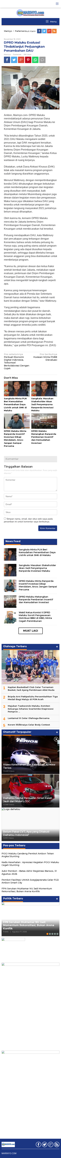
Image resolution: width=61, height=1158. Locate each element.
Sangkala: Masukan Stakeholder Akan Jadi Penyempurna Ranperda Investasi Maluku (42, 404)
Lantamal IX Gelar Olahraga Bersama (28, 718)
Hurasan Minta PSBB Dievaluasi (45, 357)
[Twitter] (44, 31)
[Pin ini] (28, 60)
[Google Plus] (49, 31)
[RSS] (54, 31)
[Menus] (58, 4)
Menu (53, 21)
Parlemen (17, 54)
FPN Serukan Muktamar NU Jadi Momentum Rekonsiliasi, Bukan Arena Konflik (27, 890)
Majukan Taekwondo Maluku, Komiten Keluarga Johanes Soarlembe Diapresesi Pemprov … (30, 709)
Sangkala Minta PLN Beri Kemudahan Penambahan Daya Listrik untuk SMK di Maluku (15, 404)
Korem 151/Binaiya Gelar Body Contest (29, 724)
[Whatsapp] (35, 60)
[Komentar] (42, 60)
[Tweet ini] (14, 60)
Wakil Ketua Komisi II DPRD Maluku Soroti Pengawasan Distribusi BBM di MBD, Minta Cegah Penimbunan (35, 616)
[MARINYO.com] (30, 12)
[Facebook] (39, 31)
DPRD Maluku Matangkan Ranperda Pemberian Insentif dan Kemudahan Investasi (43, 437)
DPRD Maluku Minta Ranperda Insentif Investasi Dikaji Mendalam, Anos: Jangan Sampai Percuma (38, 585)
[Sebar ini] (7, 60)
